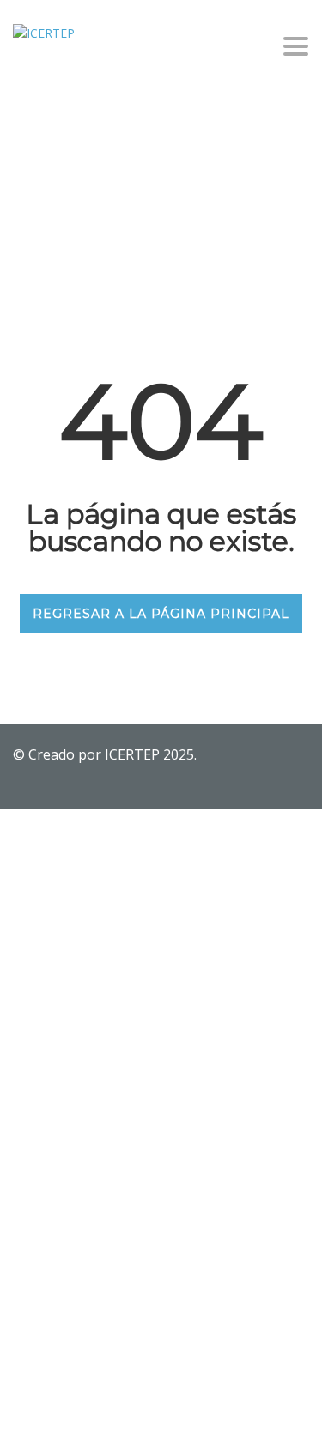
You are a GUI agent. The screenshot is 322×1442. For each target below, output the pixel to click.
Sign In (142, 1413)
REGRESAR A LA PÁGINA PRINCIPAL (161, 613)
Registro (99, 1413)
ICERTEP (134, 754)
